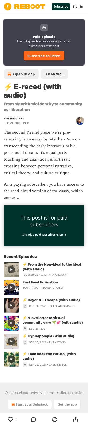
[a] (11, 269)
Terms (49, 392)
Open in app (24, 74)
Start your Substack (32, 404)
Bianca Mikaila (52, 288)
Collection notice (70, 392)
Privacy (36, 392)
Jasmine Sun (58, 364)
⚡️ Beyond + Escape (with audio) (51, 300)
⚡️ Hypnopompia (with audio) (49, 336)
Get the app (67, 404)
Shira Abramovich (63, 306)
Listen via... (54, 74)
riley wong (57, 342)
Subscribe (61, 6)
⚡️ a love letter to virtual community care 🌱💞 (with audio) (53, 320)
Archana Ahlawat (54, 274)
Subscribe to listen (44, 55)
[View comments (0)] (33, 419)
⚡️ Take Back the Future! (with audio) (49, 356)
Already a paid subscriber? (44, 235)
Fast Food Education (40, 282)
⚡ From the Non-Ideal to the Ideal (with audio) (52, 266)
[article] (44, 269)
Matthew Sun (14, 118)
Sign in (78, 6)
